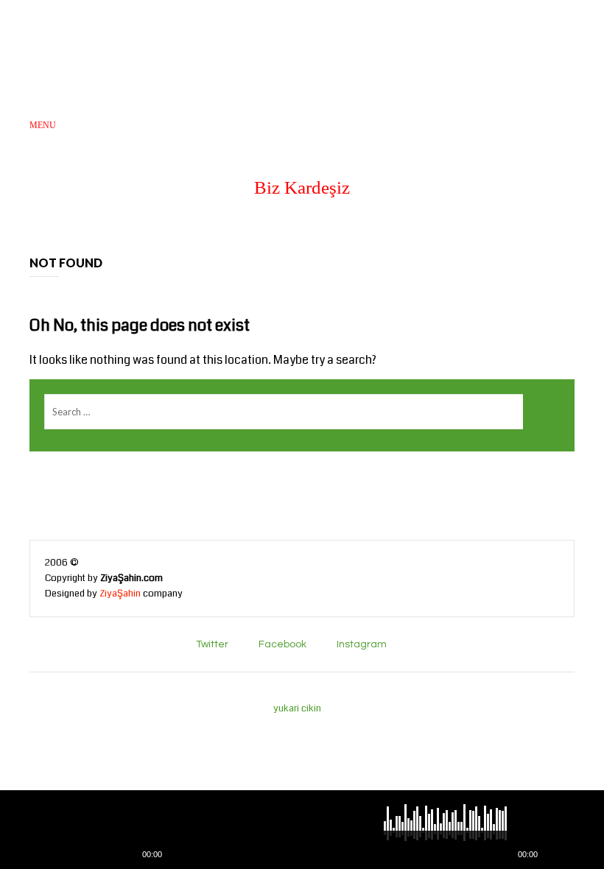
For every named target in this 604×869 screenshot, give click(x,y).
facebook (282, 644)
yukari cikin (298, 708)
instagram (362, 644)
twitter (212, 644)
